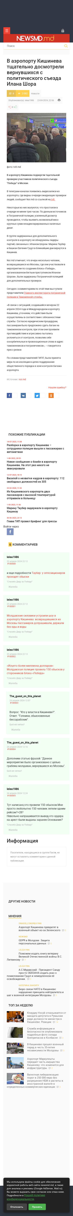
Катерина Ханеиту (29, 985)
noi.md (22, 379)
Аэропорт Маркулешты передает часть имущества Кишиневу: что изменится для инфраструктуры (45, 1063)
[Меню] (6, 30)
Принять (37, 1207)
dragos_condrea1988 (30, 923)
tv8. (53, 199)
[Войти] (62, 30)
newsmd (23, 936)
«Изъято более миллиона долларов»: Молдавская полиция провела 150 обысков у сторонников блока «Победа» (36, 669)
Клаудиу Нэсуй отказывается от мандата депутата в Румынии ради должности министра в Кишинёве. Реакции (46, 1017)
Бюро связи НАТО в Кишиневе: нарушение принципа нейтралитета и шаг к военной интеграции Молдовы (35, 992)
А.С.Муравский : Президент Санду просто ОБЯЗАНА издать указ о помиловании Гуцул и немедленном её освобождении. (33, 974)
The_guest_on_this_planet (25, 696)
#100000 (11, 563)
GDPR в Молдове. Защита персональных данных (35, 942)
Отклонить (16, 1207)
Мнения (14, 916)
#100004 (11, 749)
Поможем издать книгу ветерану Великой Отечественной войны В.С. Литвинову (34, 956)
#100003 (14, 702)
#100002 (11, 656)
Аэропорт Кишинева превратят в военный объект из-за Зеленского (42, 929)
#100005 (11, 795)
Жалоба (12, 586)
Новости (35, 93)
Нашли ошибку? (57, 387)
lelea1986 (29, 100)
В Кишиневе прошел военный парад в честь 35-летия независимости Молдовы (45, 1047)
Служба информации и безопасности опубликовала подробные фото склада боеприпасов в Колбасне (45, 1033)
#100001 (11, 606)
